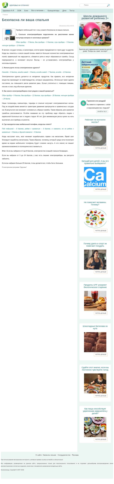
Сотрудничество (64, 455)
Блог (26, 11)
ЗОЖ (19, 11)
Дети (64, 11)
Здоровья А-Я (8, 11)
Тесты (71, 11)
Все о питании (38, 10)
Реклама (75, 455)
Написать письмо (49, 455)
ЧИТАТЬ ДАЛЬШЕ (100, 148)
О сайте (39, 455)
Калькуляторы (53, 11)
